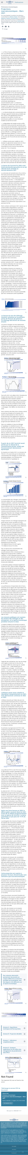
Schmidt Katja (20, 21)
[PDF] (8, 26)
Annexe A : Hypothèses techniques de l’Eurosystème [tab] (12, 1028)
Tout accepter (14, 1146)
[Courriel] (5, 26)
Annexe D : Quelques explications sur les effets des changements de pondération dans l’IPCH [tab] (12, 1050)
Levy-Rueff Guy (14, 18)
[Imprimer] (2, 26)
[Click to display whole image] (26, 49)
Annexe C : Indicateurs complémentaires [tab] (10, 1041)
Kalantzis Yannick (5, 18)
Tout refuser (14, 1149)
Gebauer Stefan (13, 17)
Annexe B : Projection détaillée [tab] (12, 1034)
